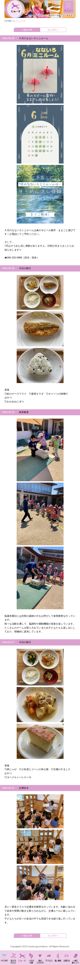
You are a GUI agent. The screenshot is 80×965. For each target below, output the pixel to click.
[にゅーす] (22, 955)
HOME (8, 21)
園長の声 (73, 952)
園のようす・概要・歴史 (14, 952)
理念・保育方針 (12, 952)
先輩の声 (76, 952)
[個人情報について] (57, 955)
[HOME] (4, 955)
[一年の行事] (31, 955)
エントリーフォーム (78, 952)
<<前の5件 (27, 29)
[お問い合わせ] (66, 955)
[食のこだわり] (40, 955)
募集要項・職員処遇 (74, 952)
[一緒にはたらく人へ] (75, 955)
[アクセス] (49, 955)
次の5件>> (53, 29)
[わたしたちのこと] (13, 955)
